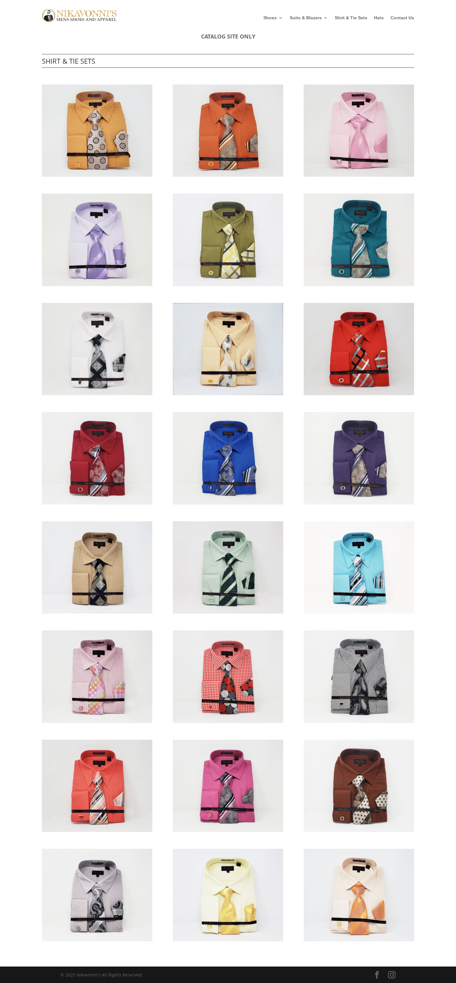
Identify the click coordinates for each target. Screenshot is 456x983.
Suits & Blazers (306, 18)
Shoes (270, 18)
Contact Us (402, 18)
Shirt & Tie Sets (351, 18)
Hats (379, 18)
